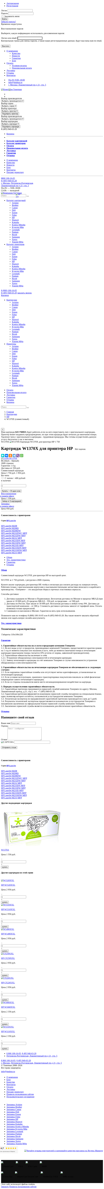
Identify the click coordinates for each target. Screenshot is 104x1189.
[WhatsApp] (21, 455)
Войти (4, 19)
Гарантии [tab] (10, 562)
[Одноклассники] (10, 455)
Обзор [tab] (9, 557)
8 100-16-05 (8, 178)
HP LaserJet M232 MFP (11, 538)
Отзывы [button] (5, 711)
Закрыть (5, 1186)
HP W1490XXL (8, 934)
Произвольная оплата (22, 68)
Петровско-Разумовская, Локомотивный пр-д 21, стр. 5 (31, 1056)
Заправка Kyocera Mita (16, 1129)
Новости (16, 56)
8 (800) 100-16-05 (9, 290)
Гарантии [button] (5, 640)
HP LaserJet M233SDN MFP (13, 548)
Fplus (14, 215)
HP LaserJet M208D (10, 528)
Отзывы (10, 73)
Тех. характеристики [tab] (16, 560)
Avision (15, 203)
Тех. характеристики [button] (11, 623)
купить (5, 867)
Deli (14, 210)
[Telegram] (14, 455)
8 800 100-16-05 (13, 1053)
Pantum (15, 232)
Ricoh (14, 234)
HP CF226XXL (8, 982)
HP (13, 217)
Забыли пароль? (8, 21)
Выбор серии (7, 103)
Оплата (9, 63)
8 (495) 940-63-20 (9, 293)
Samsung (16, 237)
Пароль (4, 13)
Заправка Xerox (13, 1141)
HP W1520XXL (8, 885)
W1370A (5, 850)
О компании (12, 51)
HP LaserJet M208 (9, 526)
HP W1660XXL (8, 1007)
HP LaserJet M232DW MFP (13, 535)
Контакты (11, 75)
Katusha (15, 222)
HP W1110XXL (8, 1031)
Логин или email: (9, 38)
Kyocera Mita (18, 227)
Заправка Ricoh (13, 1136)
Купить (5, 491)
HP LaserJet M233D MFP (12, 545)
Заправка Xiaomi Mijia (16, 1143)
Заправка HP (12, 1119)
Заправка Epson (13, 1114)
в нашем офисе (7, 496)
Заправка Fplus (13, 1117)
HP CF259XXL (8, 958)
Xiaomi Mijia (17, 242)
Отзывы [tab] (10, 565)
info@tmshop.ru (15, 82)
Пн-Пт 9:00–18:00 (16, 80)
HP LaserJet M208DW (11, 531)
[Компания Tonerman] (11, 89)
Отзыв (4, 739)
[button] (16, 200)
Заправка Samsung (14, 1139)
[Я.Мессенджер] (2, 455)
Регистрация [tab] (12, 6)
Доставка (10, 70)
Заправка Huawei (14, 1122)
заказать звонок (24, 293)
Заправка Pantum (14, 1134)
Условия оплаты (19, 65)
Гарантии (16, 58)
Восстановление (8, 493)
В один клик (15, 491)
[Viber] (18, 455)
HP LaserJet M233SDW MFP (14, 550)
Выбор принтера (9, 108)
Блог (14, 61)
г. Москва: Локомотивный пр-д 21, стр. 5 (27, 85)
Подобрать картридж (10, 127)
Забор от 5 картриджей (11, 501)
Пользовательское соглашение (20, 1097)
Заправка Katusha (14, 1124)
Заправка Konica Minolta (17, 1126)
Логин (4, 10)
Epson (14, 212)
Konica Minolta (18, 225)
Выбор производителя (11, 98)
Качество (16, 53)
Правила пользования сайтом (20, 1094)
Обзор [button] (4, 570)
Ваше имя (5, 723)
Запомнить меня (11, 16)
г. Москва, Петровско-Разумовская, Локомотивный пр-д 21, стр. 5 (17, 184)
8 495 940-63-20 (29, 1053)
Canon (15, 208)
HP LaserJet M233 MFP (11, 553)
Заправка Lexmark (14, 1131)
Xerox (14, 239)
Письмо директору (15, 172)
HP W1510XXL (8, 909)
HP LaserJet (11, 521)
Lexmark (16, 230)
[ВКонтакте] (6, 455)
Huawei (15, 220)
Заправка (5, 504)
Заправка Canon (13, 1109)
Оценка (4, 726)
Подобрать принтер (10, 114)
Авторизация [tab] (12, 3)
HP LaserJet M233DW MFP (13, 543)
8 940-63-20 (9, 181)
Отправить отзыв (9, 747)
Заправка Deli (12, 1112)
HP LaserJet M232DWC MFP (14, 533)
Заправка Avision (14, 1104)
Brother (15, 205)
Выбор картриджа (9, 121)
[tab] (52, 570)
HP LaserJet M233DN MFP (13, 540)
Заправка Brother (14, 1107)
